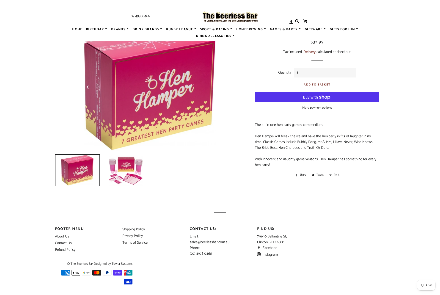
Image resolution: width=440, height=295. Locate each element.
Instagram (270, 254)
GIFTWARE (314, 29)
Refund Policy (65, 250)
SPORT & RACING (215, 29)
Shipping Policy (133, 229)
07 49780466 (140, 16)
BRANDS (118, 29)
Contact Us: (203, 229)
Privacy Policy (132, 236)
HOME (77, 29)
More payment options (317, 107)
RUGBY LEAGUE (180, 29)
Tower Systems (122, 264)
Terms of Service (135, 243)
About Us (62, 236)
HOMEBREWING (250, 29)
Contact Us (63, 243)
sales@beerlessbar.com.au (209, 242)
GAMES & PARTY (284, 29)
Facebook (270, 248)
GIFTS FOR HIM (343, 29)
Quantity (284, 72)
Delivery (309, 52)
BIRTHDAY (95, 29)
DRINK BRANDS (146, 29)
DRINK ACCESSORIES (214, 36)
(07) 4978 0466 (201, 254)
